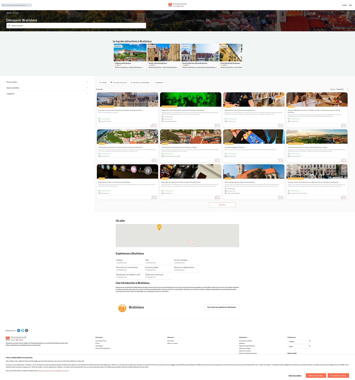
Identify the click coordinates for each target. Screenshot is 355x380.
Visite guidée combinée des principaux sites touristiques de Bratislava (120, 147)
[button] (102, 82)
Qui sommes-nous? (100, 341)
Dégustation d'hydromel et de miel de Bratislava (240, 110)
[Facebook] (18, 330)
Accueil (8, 13)
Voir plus (222, 205)
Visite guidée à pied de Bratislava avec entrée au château (179, 147)
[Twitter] (22, 330)
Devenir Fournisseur (245, 351)
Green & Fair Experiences (102, 348)
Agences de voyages (244, 348)
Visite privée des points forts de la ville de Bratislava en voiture (307, 147)
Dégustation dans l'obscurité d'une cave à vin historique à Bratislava (182, 110)
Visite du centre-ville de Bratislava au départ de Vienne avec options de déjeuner (313, 182)
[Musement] (177, 5)
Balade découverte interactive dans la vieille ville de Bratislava (180, 182)
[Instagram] (26, 330)
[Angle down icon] (52, 82)
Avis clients (170, 341)
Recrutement (99, 346)
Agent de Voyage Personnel (247, 346)
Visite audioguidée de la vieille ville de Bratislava (240, 182)
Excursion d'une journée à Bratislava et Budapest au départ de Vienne (120, 110)
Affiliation (242, 343)
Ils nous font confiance (245, 341)
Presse (97, 343)
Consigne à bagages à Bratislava (235, 147)
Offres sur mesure (172, 343)
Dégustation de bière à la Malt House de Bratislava (114, 182)
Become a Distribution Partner (248, 353)
